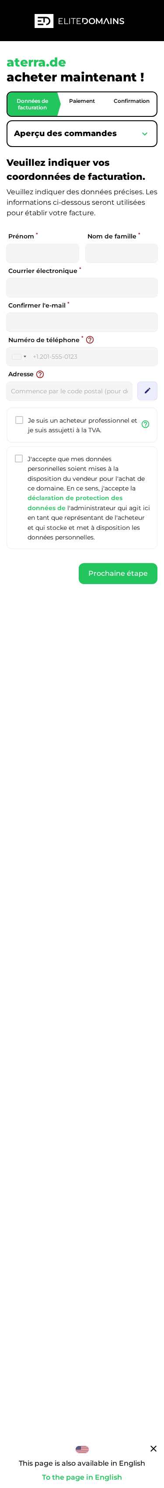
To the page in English (82, 1477)
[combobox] (19, 357)
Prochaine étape (118, 573)
